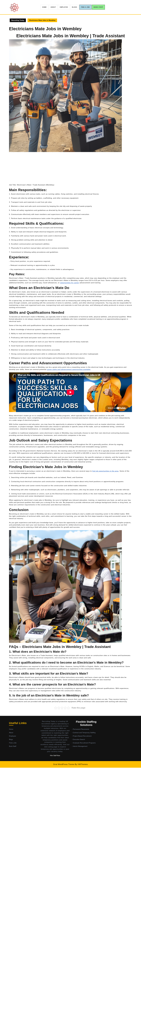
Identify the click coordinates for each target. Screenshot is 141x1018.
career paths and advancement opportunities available (68, 369)
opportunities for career (69, 283)
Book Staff (98, 7)
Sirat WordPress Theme (63, 764)
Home (44, 7)
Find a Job (85, 7)
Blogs (74, 7)
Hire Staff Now (55, 755)
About (53, 7)
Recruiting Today (17, 20)
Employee (64, 7)
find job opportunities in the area (105, 471)
